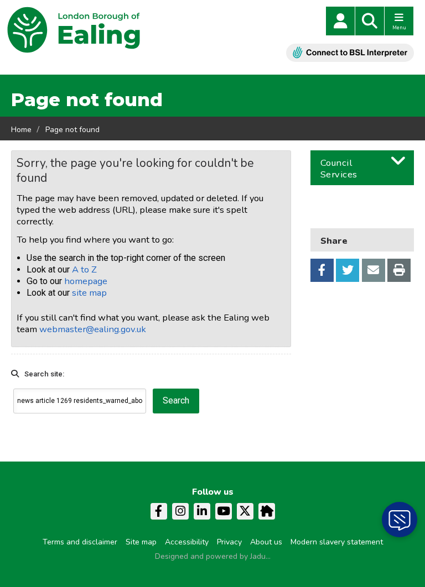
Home (21, 129)
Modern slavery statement (337, 542)
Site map (141, 542)
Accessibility (187, 542)
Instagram (180, 511)
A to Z (84, 269)
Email (373, 270)
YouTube (223, 511)
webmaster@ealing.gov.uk (92, 329)
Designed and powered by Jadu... (213, 556)
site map (89, 292)
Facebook (322, 270)
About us (266, 542)
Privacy (229, 542)
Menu (399, 27)
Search (369, 21)
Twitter (347, 270)
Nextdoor (266, 511)
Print (399, 270)
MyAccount (340, 21)
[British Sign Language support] (350, 53)
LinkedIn (202, 511)
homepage (85, 281)
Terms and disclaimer (80, 542)
